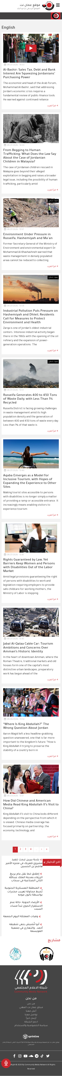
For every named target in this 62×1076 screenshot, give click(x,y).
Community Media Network (36, 1065)
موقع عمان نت (30, 5)
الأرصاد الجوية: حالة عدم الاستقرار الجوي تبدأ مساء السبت (26, 906)
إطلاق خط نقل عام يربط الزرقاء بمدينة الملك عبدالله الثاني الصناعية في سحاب (26, 877)
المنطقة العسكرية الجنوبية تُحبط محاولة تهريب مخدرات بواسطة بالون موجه (24, 891)
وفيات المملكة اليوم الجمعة (20, 916)
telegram (36, 1056)
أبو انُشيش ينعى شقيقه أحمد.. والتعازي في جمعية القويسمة (26, 928)
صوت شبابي (53, 201)
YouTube (25, 1056)
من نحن (31, 1004)
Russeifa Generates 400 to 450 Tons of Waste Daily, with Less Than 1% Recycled (30, 399)
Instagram (20, 1056)
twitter (48, 1056)
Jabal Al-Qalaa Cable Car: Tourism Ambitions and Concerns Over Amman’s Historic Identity (28, 647)
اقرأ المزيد (51, 106)
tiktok (42, 1056)
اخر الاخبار (53, 862)
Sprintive (24, 1042)
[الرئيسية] (48, 5)
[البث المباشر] (6, 1063)
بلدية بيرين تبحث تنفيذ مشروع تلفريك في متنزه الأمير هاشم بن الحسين (24, 863)
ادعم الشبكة (31, 1022)
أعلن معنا (31, 1011)
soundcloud (31, 1056)
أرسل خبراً (31, 1018)
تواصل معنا (31, 1015)
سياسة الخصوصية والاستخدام (31, 1025)
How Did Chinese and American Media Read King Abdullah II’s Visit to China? (31, 804)
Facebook (14, 1056)
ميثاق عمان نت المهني (31, 1007)
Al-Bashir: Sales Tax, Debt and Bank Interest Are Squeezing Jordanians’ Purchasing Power (29, 73)
